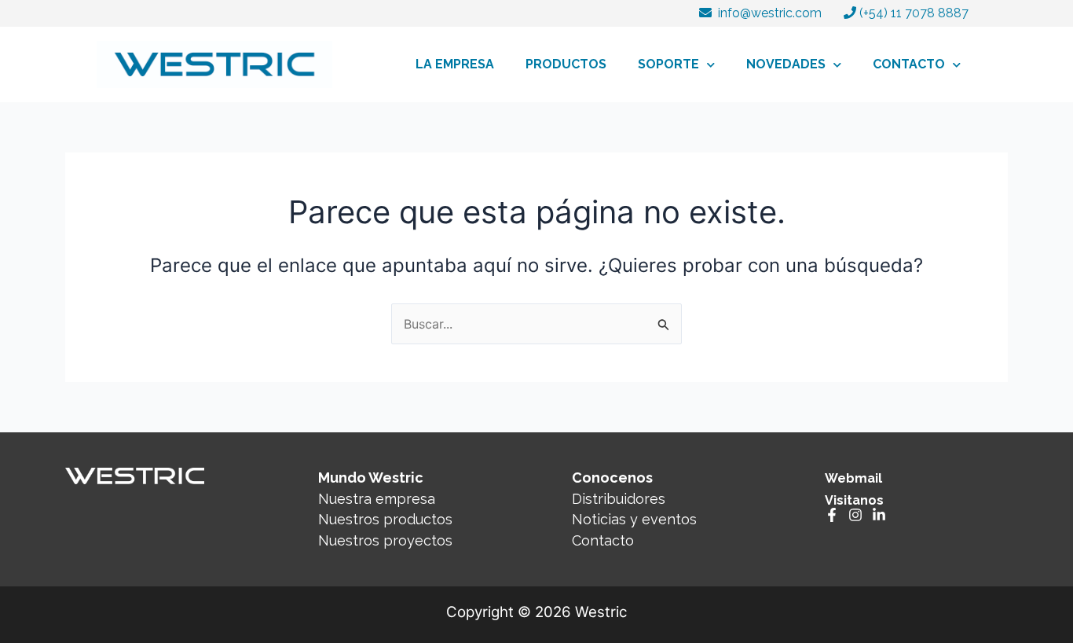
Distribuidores (618, 499)
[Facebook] (832, 515)
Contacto (603, 540)
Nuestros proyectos (385, 540)
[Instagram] (855, 515)
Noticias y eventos (634, 519)
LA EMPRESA (455, 64)
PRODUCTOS (566, 64)
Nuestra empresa (376, 499)
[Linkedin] (879, 515)
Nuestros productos (385, 519)
